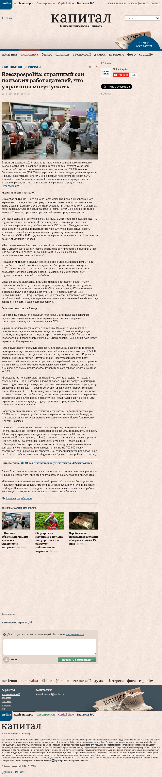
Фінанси (62, 54)
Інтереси (116, 54)
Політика (9, 54)
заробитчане (24, 498)
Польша (11, 498)
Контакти (144, 3)
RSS (95, 67)
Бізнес (47, 54)
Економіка (29, 54)
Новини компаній (116, 3)
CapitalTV (146, 54)
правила (155, 3)
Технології (82, 54)
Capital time (66, 3)
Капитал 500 (85, 3)
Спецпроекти (46, 3)
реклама (133, 3)
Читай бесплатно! (144, 45)
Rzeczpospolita (10, 185)
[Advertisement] (50, 585)
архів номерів (23, 3)
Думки (99, 54)
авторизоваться (75, 634)
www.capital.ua (53, 739)
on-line (6, 3)
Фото (131, 54)
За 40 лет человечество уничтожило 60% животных (56, 463)
